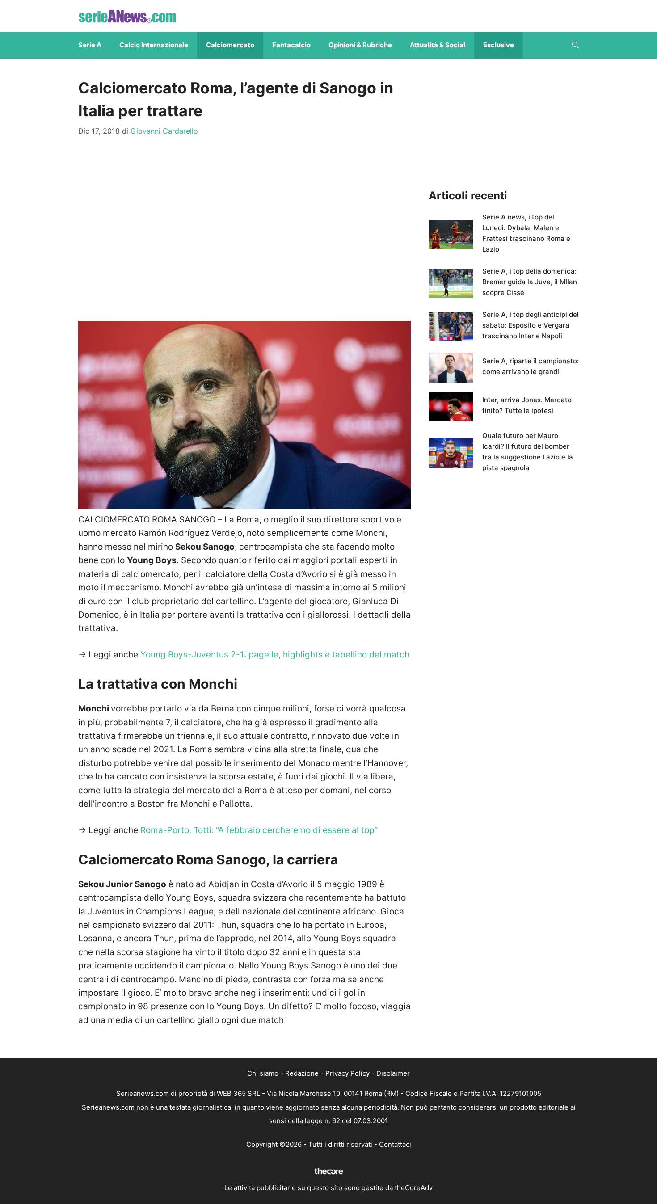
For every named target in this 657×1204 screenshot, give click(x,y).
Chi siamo (262, 1073)
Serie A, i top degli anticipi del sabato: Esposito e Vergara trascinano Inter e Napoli (530, 325)
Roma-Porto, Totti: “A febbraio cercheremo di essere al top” (259, 830)
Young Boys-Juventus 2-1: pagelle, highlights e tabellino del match (274, 654)
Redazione (302, 1073)
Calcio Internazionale (153, 45)
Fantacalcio (291, 45)
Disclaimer (393, 1073)
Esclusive (498, 45)
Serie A (89, 45)
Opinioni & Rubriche (360, 45)
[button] (575, 45)
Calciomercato (230, 45)
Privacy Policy (347, 1073)
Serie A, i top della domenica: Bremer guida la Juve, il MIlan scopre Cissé (529, 282)
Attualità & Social (437, 45)
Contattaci (395, 1144)
